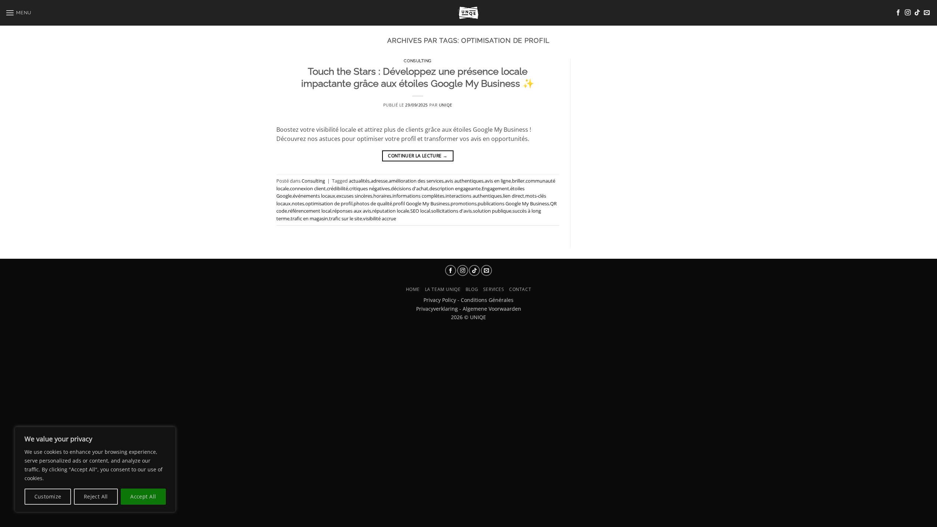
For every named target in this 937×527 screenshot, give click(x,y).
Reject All (96, 496)
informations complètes (418, 196)
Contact (520, 289)
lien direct (513, 196)
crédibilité (337, 188)
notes (298, 203)
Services (493, 289)
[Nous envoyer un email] (927, 13)
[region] (95, 469)
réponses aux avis (351, 211)
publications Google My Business (513, 203)
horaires (382, 196)
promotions (464, 203)
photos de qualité (373, 203)
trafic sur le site (345, 218)
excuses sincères (354, 196)
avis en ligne (498, 180)
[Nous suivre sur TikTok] (917, 13)
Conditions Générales (487, 299)
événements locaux (314, 196)
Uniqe (445, 105)
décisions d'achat (409, 188)
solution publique (492, 211)
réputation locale (390, 211)
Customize (47, 496)
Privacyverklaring (437, 308)
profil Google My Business (421, 203)
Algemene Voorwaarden (492, 308)
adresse (379, 180)
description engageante (455, 188)
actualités (359, 180)
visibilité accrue (379, 218)
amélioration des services (416, 180)
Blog (472, 289)
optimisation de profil (328, 203)
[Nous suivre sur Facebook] (898, 13)
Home (413, 289)
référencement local (309, 211)
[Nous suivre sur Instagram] (908, 13)
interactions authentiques (473, 196)
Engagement (495, 188)
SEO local (420, 211)
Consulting (418, 60)
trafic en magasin (309, 218)
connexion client (308, 188)
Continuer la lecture (417, 156)
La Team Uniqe (443, 289)
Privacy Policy (439, 299)
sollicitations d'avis (451, 211)
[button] (18, 13)
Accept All (143, 496)
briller (518, 180)
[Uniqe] (468, 13)
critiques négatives (369, 188)
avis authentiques (464, 180)
